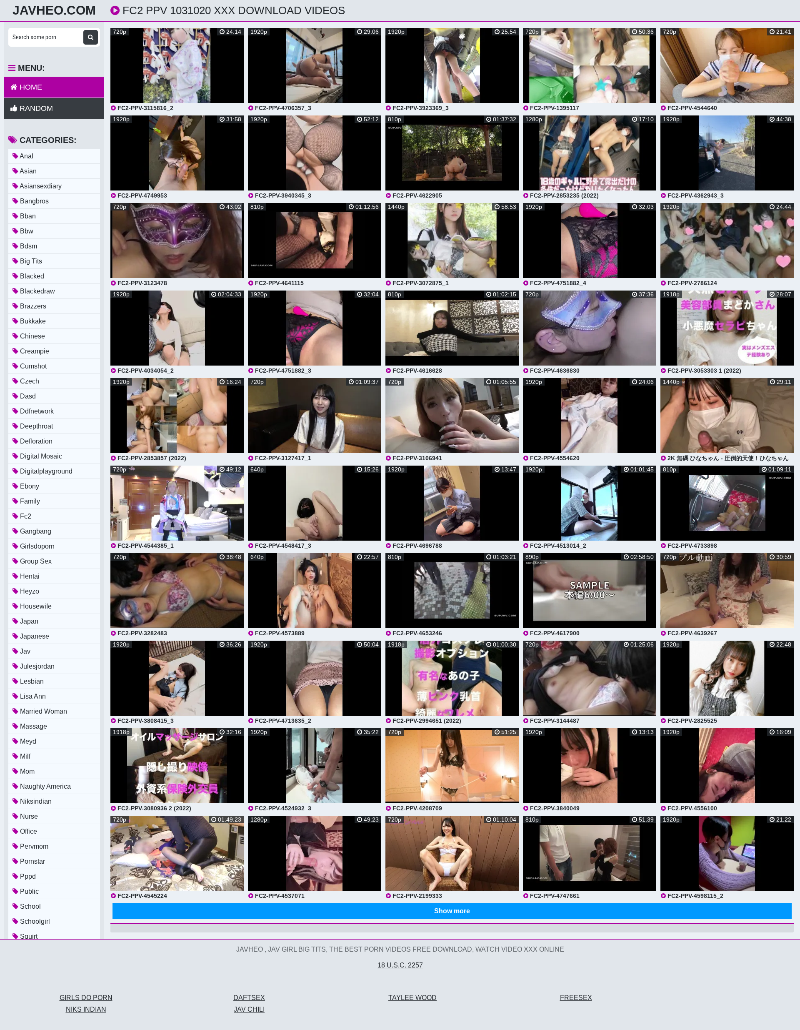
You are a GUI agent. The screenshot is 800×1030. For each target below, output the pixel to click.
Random (35, 108)
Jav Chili (249, 1009)
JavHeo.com (54, 10)
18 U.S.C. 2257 (400, 965)
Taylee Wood (412, 997)
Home (30, 87)
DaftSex (249, 997)
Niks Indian (86, 1009)
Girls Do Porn (86, 997)
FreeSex (576, 997)
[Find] (90, 37)
